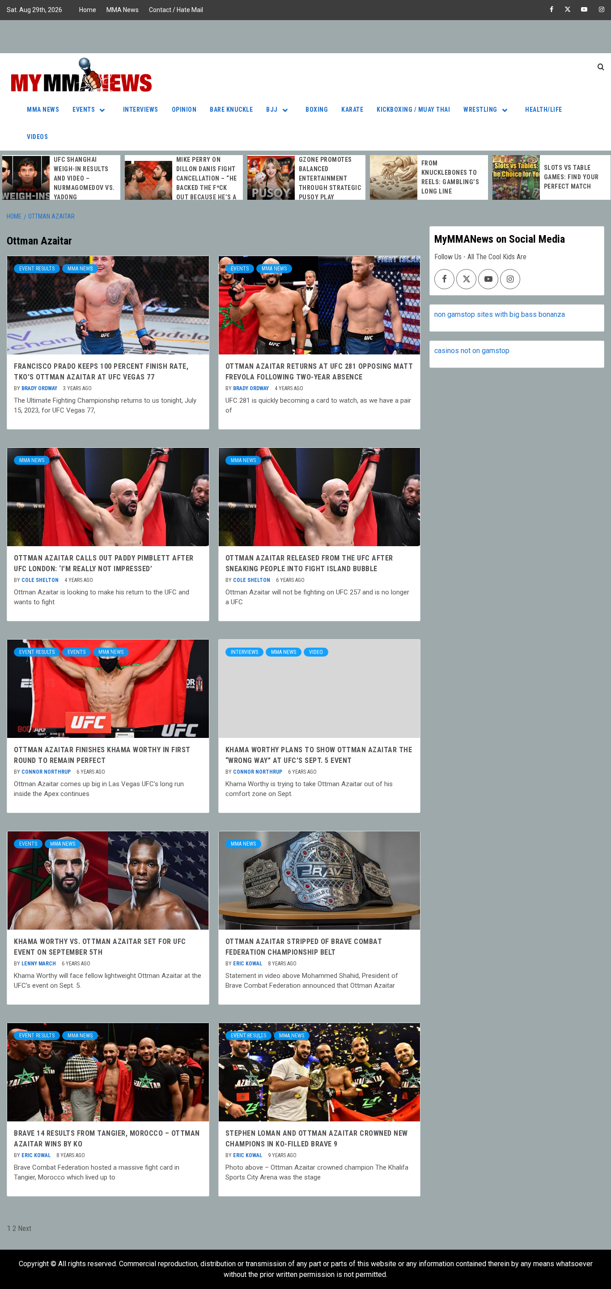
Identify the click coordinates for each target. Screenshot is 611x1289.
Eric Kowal (248, 963)
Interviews (140, 109)
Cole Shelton (40, 580)
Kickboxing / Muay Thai (413, 109)
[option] (61, 178)
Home (87, 9)
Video (316, 652)
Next (24, 1228)
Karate (352, 109)
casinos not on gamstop (471, 350)
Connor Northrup (46, 772)
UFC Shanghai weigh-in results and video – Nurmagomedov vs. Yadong (84, 178)
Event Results (37, 268)
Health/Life (543, 109)
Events (83, 109)
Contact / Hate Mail (176, 9)
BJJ (272, 109)
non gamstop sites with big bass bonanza (499, 314)
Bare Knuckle (231, 109)
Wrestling (480, 109)
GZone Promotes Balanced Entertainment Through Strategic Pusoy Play (330, 178)
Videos (37, 136)
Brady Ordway (40, 388)
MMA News (122, 9)
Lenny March (39, 963)
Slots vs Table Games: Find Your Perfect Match (571, 177)
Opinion (184, 109)
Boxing (317, 109)
